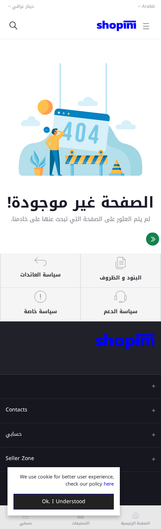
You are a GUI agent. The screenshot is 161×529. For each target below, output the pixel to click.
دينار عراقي (23, 6)
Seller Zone (20, 458)
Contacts (16, 410)
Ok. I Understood (63, 501)
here (109, 484)
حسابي (14, 434)
